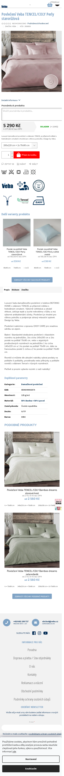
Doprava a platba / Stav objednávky (32, 658)
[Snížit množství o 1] (12, 156)
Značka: (10, 26)
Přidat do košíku (29, 155)
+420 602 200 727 (20, 622)
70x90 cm (17, 268)
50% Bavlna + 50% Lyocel (33, 400)
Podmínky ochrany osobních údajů (32, 699)
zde (14, 751)
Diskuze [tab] (15, 289)
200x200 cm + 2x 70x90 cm (48, 505)
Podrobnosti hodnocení (38, 23)
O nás (32, 666)
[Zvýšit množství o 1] (12, 153)
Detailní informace (9, 100)
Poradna (32, 649)
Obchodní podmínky (32, 691)
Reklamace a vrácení (32, 683)
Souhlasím (31, 768)
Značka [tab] (24, 289)
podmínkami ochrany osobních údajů (45, 734)
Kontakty (32, 674)
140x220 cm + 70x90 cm (26, 505)
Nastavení (30, 759)
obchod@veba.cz (50, 622)
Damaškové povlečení (32, 384)
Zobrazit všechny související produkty (32, 280)
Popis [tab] (7, 289)
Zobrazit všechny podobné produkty (32, 596)
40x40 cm (7, 268)
